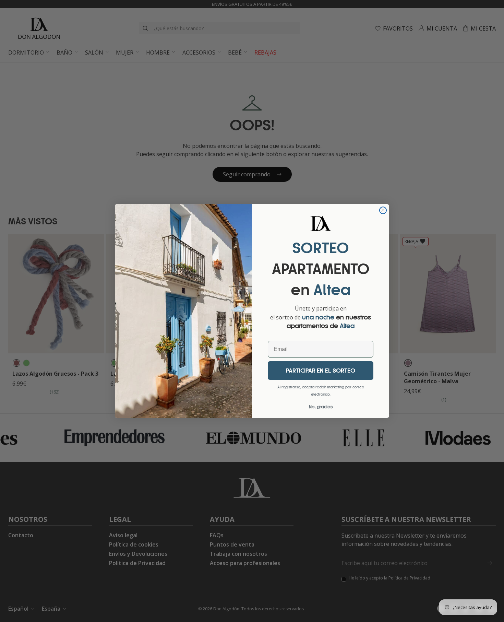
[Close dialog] (383, 210)
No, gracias (321, 406)
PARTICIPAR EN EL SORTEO (320, 370)
